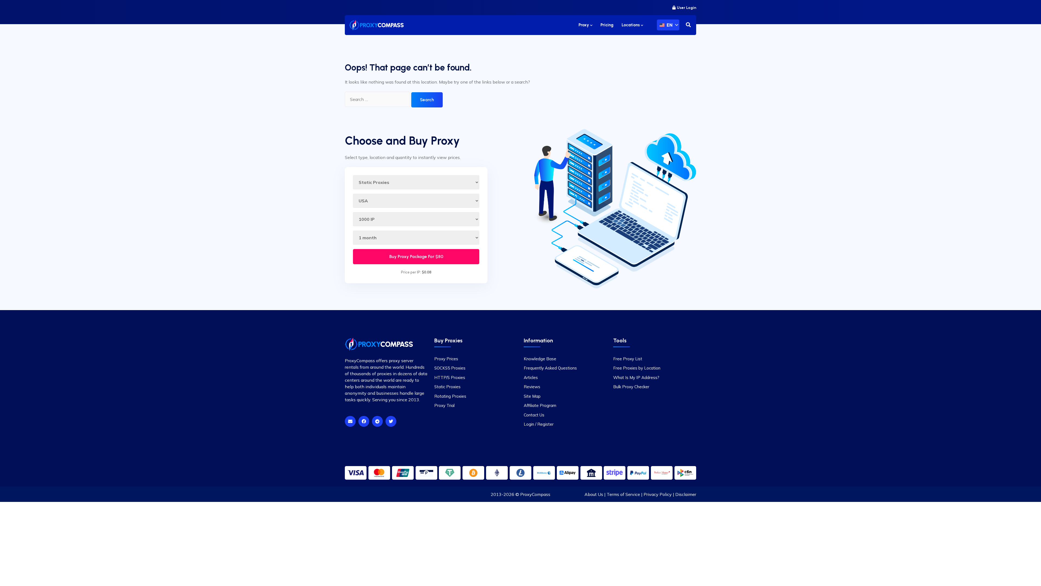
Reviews (532, 386)
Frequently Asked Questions (550, 368)
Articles (531, 377)
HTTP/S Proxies (449, 377)
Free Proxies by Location (636, 368)
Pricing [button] (606, 25)
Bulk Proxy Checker (631, 386)
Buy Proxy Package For (416, 256)
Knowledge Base (540, 358)
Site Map (532, 396)
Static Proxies (447, 386)
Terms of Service (623, 494)
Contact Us (534, 415)
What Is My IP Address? (636, 377)
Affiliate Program (540, 405)
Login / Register (539, 424)
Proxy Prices (446, 358)
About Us (593, 494)
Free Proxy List (627, 358)
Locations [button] (631, 25)
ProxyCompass (535, 494)
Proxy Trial (444, 405)
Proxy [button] (584, 25)
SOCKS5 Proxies (449, 368)
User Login (686, 7)
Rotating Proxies (450, 396)
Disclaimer (685, 494)
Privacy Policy (658, 494)
